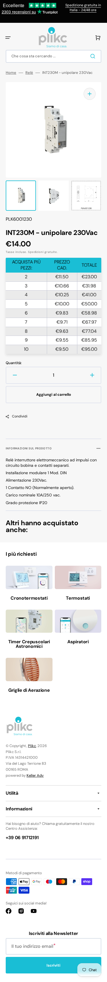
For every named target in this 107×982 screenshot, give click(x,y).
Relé (29, 72)
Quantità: (14, 363)
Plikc (32, 745)
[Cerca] (93, 56)
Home (11, 72)
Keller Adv (35, 775)
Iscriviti (53, 965)
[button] (8, 37)
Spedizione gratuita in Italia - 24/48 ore (83, 7)
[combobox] (53, 56)
